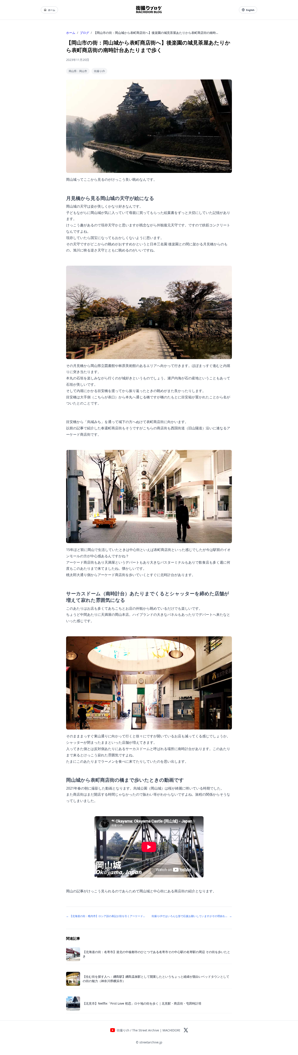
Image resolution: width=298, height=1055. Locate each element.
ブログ (84, 33)
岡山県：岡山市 (78, 71)
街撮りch (99, 71)
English (250, 10)
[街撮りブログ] (149, 9)
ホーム (51, 10)
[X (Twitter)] (186, 1030)
